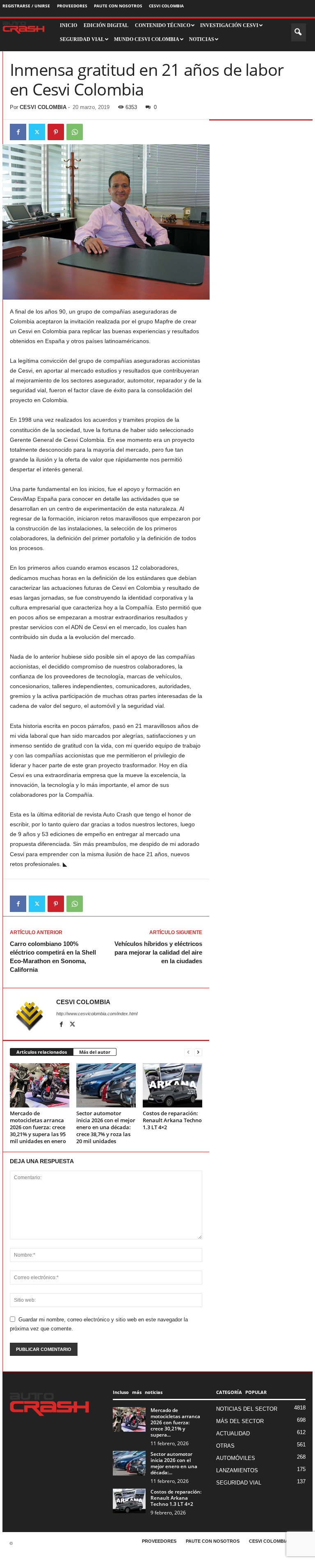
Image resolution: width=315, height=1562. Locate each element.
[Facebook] (18, 132)
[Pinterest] (56, 132)
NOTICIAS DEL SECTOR (246, 1409)
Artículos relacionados (41, 1052)
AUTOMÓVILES (235, 1458)
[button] (298, 32)
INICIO (68, 25)
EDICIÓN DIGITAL (106, 25)
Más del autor (94, 1052)
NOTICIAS (201, 39)
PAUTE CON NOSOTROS (118, 6)
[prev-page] (188, 1052)
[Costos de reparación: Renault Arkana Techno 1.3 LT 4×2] (172, 1085)
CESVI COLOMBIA (166, 6)
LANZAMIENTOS (237, 1470)
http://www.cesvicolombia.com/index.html (96, 1013)
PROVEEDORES (72, 6)
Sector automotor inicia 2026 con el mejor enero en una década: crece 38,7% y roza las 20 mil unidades (105, 1127)
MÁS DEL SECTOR (240, 1421)
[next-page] (198, 1052)
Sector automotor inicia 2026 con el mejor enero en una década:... (174, 1463)
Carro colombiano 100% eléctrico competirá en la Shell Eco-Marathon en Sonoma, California (53, 956)
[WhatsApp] (74, 132)
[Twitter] (37, 132)
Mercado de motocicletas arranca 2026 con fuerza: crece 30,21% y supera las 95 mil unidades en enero (38, 1127)
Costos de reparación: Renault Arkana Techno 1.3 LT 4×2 (172, 1120)
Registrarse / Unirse (26, 6)
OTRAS (225, 1446)
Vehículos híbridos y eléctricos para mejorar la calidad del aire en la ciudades (158, 952)
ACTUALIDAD (233, 1433)
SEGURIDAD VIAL (238, 1483)
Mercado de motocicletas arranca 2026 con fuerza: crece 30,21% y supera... (175, 1422)
